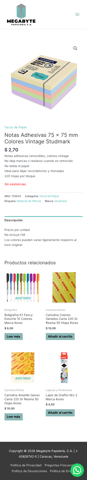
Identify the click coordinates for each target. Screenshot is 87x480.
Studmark (60, 201)
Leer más (13, 336)
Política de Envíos (62, 471)
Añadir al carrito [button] (60, 336)
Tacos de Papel (15, 127)
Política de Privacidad (25, 465)
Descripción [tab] (13, 220)
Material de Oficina (29, 201)
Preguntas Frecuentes (61, 465)
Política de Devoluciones (29, 471)
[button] (75, 48)
